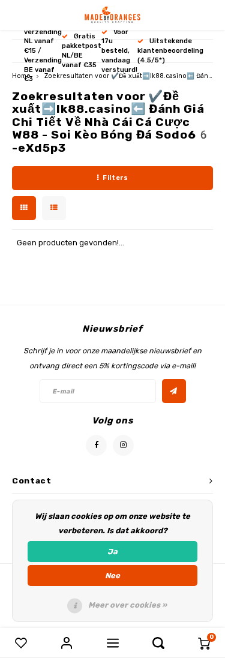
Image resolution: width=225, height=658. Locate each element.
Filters (115, 178)
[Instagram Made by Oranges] (123, 445)
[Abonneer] (174, 391)
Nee (112, 575)
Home (21, 76)
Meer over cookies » (127, 604)
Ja (112, 551)
